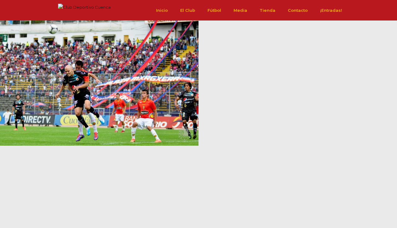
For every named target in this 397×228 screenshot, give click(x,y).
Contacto (298, 10)
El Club (187, 10)
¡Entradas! (331, 10)
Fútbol (214, 10)
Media (240, 10)
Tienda (267, 10)
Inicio (162, 10)
